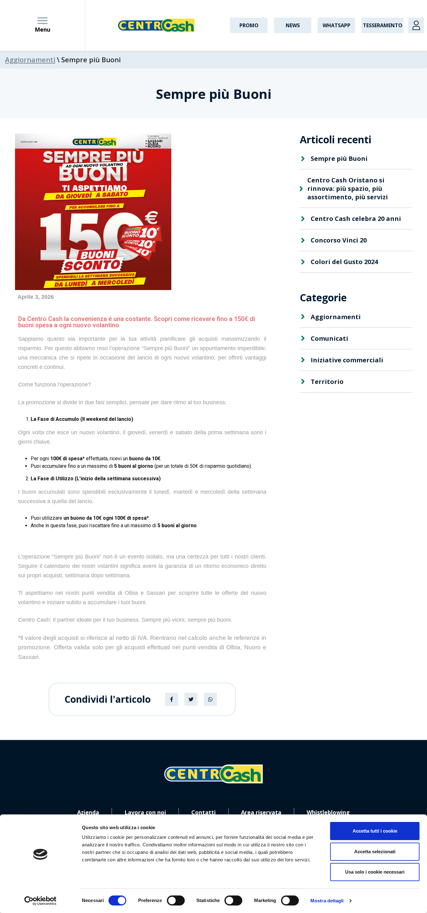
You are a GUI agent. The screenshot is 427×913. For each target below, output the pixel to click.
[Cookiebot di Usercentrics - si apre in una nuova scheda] (40, 900)
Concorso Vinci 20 (339, 240)
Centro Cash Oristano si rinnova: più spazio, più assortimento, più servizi (347, 188)
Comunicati (329, 338)
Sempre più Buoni (339, 158)
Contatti (203, 812)
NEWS (293, 25)
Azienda (88, 812)
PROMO (249, 25)
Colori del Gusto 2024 (344, 262)
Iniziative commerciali (347, 360)
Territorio (327, 381)
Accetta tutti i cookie (375, 831)
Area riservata (261, 812)
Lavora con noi (145, 812)
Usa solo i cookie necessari (374, 872)
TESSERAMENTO (382, 25)
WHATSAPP (336, 25)
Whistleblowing (328, 812)
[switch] (176, 900)
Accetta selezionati (374, 851)
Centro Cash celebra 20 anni (356, 218)
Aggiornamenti (30, 59)
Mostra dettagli (327, 900)
